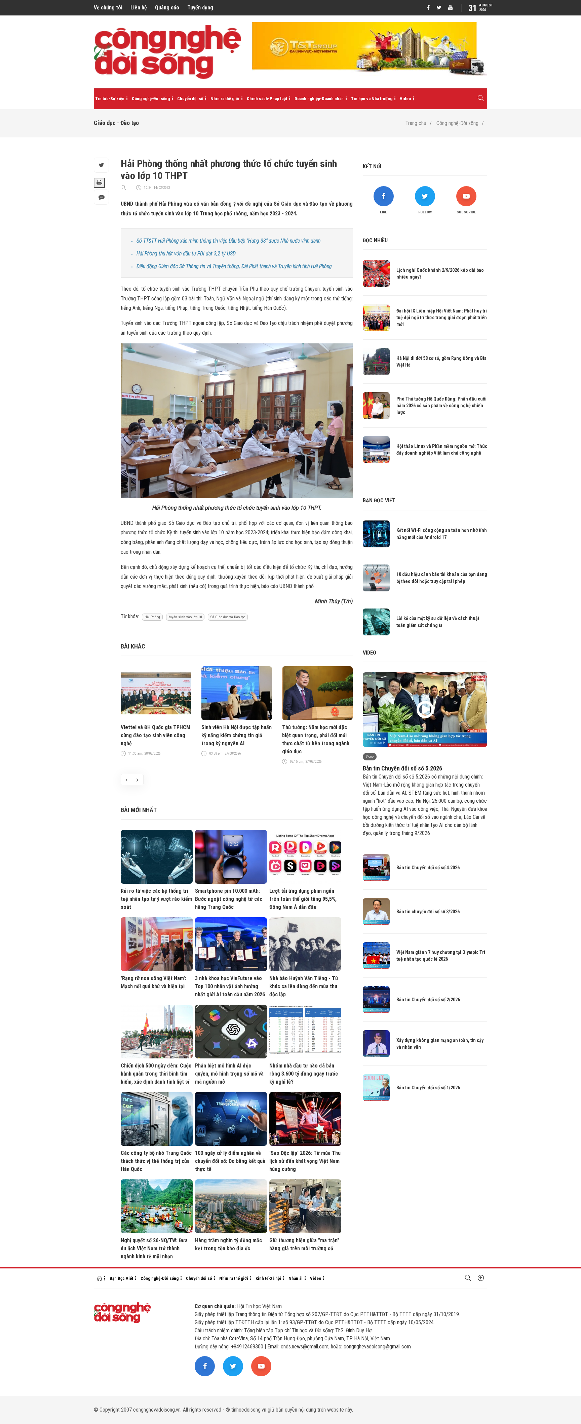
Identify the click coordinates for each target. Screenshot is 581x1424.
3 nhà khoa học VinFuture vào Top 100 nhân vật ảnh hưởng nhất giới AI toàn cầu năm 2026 (230, 986)
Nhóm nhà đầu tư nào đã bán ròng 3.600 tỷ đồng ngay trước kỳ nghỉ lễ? (303, 1073)
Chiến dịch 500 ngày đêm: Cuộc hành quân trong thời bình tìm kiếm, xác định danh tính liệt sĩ (156, 1073)
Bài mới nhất (139, 809)
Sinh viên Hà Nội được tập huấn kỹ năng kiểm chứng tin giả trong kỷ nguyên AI (236, 735)
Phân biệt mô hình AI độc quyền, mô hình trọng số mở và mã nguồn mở (229, 1073)
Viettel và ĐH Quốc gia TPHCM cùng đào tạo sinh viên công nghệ (155, 735)
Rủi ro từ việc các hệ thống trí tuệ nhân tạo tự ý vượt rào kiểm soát (156, 899)
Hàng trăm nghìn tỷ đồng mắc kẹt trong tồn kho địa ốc (228, 1244)
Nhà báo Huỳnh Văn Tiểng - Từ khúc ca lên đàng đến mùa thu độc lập (303, 986)
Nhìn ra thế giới (224, 98)
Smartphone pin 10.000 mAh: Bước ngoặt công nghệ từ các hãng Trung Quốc (228, 899)
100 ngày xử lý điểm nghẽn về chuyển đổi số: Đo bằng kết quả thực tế (230, 1161)
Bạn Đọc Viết (121, 1278)
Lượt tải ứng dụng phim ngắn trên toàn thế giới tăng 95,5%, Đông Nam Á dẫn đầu (303, 899)
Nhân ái (295, 1278)
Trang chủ (415, 123)
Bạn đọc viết (379, 500)
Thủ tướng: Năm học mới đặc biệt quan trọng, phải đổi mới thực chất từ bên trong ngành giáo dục (315, 739)
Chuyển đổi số (190, 98)
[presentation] (126, 779)
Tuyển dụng (200, 7)
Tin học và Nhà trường (371, 98)
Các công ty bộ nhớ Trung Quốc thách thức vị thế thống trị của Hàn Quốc (156, 1161)
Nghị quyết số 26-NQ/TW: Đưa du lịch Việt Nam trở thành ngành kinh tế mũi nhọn (154, 1248)
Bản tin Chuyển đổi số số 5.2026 (402, 768)
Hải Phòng (152, 617)
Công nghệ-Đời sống (151, 98)
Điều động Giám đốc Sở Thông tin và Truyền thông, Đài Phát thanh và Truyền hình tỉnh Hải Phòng (234, 266)
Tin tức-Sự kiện (109, 98)
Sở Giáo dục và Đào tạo (227, 617)
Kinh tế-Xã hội (268, 1278)
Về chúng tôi (108, 7)
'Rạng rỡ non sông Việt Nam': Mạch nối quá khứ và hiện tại (153, 982)
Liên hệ (138, 7)
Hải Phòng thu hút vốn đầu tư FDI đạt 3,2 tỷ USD (186, 253)
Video (405, 98)
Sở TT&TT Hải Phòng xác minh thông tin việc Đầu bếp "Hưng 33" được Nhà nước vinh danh (228, 241)
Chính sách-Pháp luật (267, 98)
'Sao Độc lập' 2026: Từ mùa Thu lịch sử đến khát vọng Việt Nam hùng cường (305, 1161)
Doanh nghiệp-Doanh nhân (319, 98)
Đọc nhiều (375, 240)
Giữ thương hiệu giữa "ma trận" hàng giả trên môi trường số (304, 1244)
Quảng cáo (167, 7)
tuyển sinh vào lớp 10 (185, 617)
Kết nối (372, 166)
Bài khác (133, 646)
